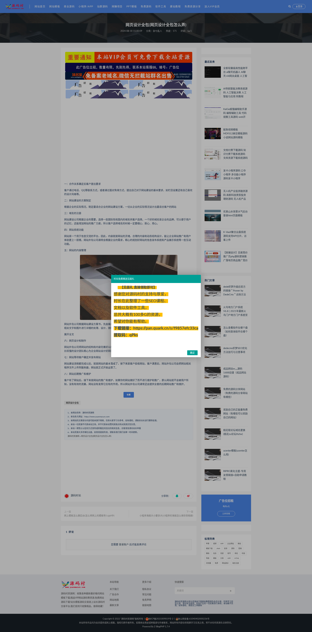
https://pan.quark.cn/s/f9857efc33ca (165, 328)
